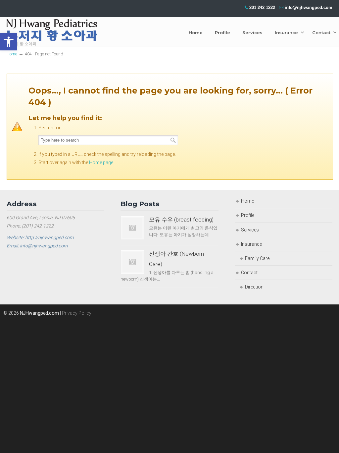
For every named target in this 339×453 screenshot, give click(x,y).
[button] (8, 41)
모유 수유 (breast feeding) (181, 219)
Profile (247, 215)
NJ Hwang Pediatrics (52, 31)
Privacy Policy (76, 313)
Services (250, 229)
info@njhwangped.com (308, 7)
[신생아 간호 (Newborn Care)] (132, 262)
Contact (249, 272)
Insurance (251, 244)
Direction (254, 287)
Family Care (257, 258)
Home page (101, 162)
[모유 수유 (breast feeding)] (132, 228)
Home (12, 53)
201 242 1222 (262, 7)
